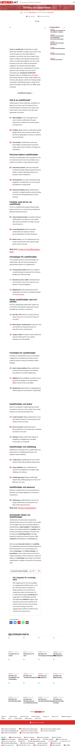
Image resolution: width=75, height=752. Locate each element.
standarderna (32, 594)
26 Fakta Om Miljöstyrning (57, 676)
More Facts (38, 718)
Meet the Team (24, 716)
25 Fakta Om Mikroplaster (42, 676)
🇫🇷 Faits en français (29, 737)
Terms (9, 718)
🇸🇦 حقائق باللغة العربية (61, 739)
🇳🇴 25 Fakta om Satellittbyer (9, 732)
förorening (21, 294)
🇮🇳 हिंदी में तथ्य (22, 741)
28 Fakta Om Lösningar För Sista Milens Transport (57, 31)
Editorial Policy (13, 716)
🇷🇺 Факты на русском (7, 745)
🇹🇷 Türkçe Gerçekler (55, 745)
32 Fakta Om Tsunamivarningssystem (31, 676)
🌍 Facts (3, 737)
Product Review (35, 716)
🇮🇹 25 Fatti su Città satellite (48, 731)
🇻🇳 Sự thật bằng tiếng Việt (40, 745)
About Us (3, 716)
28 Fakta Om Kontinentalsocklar (14, 700)
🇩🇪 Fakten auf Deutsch (15, 737)
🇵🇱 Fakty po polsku (43, 743)
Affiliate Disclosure (66, 716)
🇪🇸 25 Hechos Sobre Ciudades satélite (51, 729)
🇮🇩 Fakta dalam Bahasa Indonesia (36, 741)
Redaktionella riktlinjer (44, 16)
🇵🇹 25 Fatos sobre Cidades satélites (29, 732)
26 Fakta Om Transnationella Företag (58, 701)
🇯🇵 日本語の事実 (52, 741)
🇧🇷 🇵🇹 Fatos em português (8, 739)
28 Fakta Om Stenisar (56, 59)
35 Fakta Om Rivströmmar (57, 54)
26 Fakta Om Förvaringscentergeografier (47, 655)
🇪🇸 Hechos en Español (43, 737)
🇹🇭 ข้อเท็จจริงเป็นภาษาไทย (23, 745)
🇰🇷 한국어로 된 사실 (65, 741)
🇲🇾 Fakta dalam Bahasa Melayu (9, 743)
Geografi (37, 21)
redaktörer (25, 599)
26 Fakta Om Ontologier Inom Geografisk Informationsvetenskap (57, 37)
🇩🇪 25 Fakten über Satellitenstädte (28, 729)
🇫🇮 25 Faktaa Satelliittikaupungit (9, 731)
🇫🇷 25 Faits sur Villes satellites (30, 731)
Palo (19, 317)
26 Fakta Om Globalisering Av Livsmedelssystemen (30, 701)
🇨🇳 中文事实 (67, 745)
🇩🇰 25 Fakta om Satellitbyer (8, 729)
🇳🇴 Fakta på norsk (35, 739)
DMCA (3, 718)
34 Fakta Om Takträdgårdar (58, 655)
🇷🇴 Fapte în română (56, 743)
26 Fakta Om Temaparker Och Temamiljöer (13, 677)
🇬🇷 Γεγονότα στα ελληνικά (8, 741)
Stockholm (35, 75)
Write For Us (55, 716)
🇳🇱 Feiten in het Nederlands (27, 743)
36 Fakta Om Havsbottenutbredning (45, 700)
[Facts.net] (9, 2)
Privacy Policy (18, 718)
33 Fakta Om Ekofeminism (57, 48)
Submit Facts (28, 718)
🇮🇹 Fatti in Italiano (56, 737)
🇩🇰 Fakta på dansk (23, 739)
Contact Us (46, 716)
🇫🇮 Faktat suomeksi (48, 739)
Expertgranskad (31, 16)
